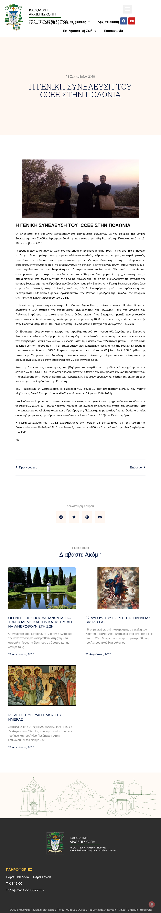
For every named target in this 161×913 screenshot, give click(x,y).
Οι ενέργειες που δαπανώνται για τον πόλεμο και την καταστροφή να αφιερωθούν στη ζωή (40, 622)
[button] (127, 9)
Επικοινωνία (113, 31)
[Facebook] (123, 20)
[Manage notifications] (152, 904)
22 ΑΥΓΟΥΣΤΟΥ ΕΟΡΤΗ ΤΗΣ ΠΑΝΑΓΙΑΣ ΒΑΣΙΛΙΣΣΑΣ (118, 620)
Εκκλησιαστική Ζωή (77, 31)
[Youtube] (131, 20)
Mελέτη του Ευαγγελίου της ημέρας (35, 717)
